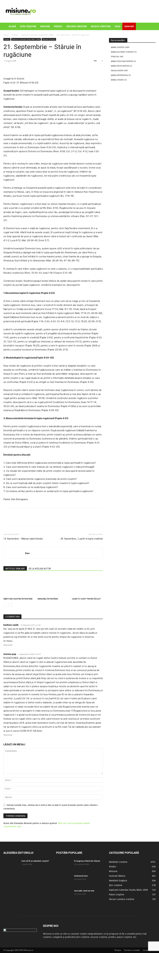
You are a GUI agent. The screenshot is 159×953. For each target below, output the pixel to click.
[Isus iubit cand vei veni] (64, 894)
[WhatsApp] (28, 68)
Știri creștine (28, 26)
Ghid (117, 26)
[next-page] (10, 605)
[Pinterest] (21, 68)
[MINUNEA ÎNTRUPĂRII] (53, 585)
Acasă (12, 26)
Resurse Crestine (76, 26)
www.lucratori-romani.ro (123, 51)
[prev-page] (5, 605)
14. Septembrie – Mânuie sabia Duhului (23, 538)
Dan (27, 553)
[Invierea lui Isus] (64, 880)
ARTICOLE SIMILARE (15, 568)
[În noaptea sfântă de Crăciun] (64, 865)
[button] (152, 26)
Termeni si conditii (132, 950)
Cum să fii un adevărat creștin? (35, 861)
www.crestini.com (120, 47)
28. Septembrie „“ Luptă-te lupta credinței (82, 538)
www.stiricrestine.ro (121, 65)
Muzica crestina (101, 26)
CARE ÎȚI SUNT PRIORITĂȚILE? (86, 599)
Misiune (45, 26)
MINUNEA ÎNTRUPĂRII (48, 599)
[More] (35, 68)
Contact (146, 950)
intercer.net (117, 56)
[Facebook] (6, 68)
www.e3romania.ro (121, 75)
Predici (58, 26)
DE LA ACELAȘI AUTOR (40, 568)
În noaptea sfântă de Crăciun (87, 861)
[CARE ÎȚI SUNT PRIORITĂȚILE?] (87, 585)
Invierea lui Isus (81, 876)
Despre (118, 950)
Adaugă (129, 26)
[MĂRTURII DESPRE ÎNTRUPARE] (18, 585)
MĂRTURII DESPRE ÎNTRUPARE (17, 599)
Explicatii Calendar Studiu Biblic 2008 (37, 35)
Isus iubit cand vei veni (84, 891)
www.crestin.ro (119, 79)
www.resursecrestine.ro (123, 61)
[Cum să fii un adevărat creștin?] (11, 865)
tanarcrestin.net (119, 70)
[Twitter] (14, 68)
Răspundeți (7, 645)
